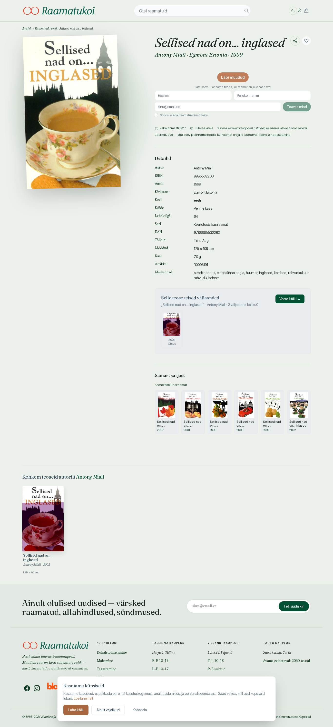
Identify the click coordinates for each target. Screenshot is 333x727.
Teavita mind (297, 107)
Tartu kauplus (276, 642)
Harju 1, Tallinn (164, 653)
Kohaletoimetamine (112, 653)
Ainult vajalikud (108, 710)
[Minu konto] (299, 10)
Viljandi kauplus (223, 642)
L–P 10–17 (160, 669)
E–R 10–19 (160, 661)
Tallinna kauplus (168, 642)
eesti (54, 28)
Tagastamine (106, 669)
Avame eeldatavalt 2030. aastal (286, 661)
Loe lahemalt (83, 698)
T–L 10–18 (216, 661)
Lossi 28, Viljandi (220, 653)
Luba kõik (76, 710)
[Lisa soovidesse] (306, 40)
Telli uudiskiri (294, 606)
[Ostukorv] (306, 10)
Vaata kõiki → (290, 299)
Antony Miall (170, 54)
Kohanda (140, 710)
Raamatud (42, 28)
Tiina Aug (201, 240)
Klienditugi (107, 642)
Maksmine (105, 661)
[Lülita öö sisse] (293, 11)
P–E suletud (216, 669)
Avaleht (27, 28)
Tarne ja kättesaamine (274, 135)
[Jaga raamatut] (295, 41)
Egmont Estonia (208, 54)
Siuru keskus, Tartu (277, 653)
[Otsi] (246, 10)
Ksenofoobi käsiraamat (211, 224)
